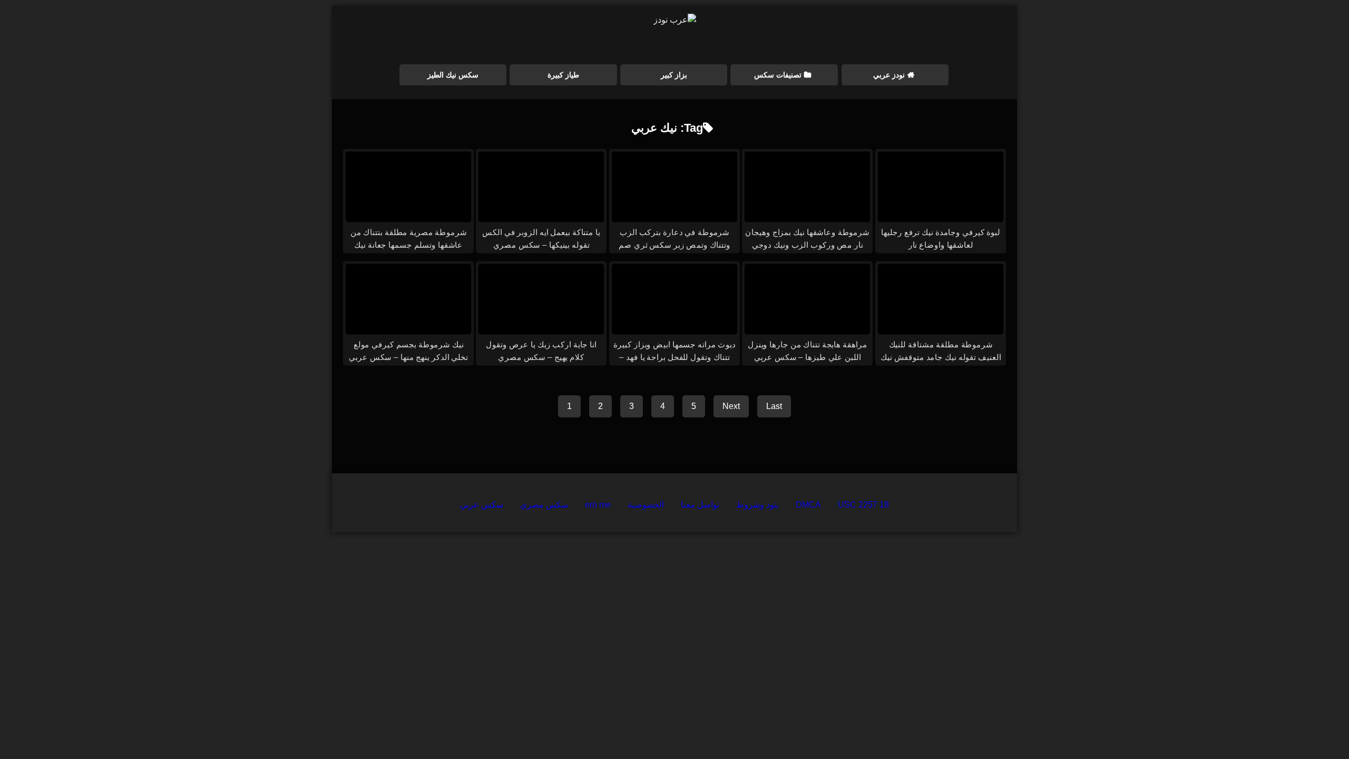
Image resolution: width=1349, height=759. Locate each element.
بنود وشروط (757, 504)
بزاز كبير (674, 75)
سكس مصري (544, 504)
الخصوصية (646, 504)
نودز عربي (889, 75)
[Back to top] (1316, 727)
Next (731, 406)
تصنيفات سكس (777, 75)
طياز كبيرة (563, 75)
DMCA (808, 504)
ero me (598, 504)
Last (774, 406)
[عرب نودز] (674, 20)
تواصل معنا (700, 504)
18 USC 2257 (863, 504)
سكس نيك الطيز (452, 75)
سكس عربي (481, 504)
